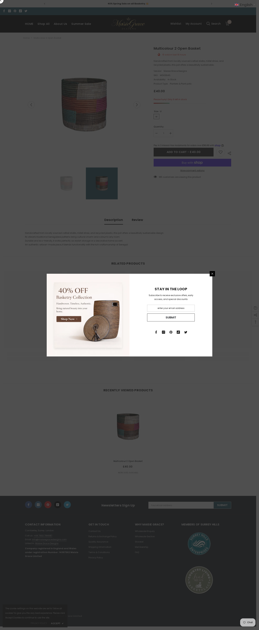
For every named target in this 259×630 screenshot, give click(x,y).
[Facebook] (156, 332)
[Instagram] (163, 332)
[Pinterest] (171, 332)
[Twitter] (185, 332)
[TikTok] (178, 332)
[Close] (212, 273)
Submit (171, 317)
